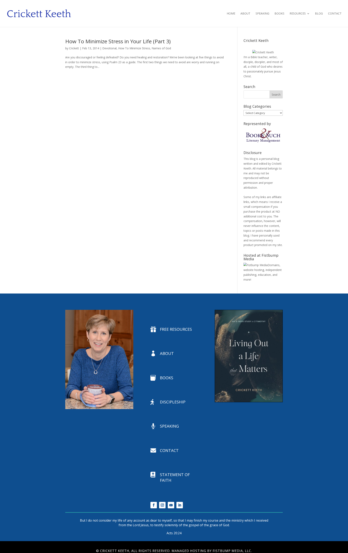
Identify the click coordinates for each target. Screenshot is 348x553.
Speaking (262, 13)
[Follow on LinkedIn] (179, 505)
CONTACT (169, 450)
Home (231, 13)
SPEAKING (169, 426)
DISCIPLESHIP (172, 402)
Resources (298, 13)
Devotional (109, 48)
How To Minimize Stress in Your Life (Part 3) (118, 41)
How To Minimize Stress (134, 48)
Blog (319, 13)
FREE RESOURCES (176, 329)
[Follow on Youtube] (171, 505)
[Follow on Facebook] (153, 505)
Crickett (74, 48)
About (245, 13)
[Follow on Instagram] (162, 505)
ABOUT (167, 353)
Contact (335, 13)
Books (279, 13)
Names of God (161, 48)
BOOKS (166, 377)
